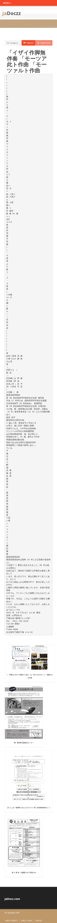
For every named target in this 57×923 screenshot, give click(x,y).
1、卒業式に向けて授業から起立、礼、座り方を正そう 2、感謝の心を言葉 (30, 676)
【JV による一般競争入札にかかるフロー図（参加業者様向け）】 (28, 807)
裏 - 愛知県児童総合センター (24, 743)
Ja (11, 13)
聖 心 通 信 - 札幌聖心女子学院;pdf (24, 872)
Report (30, 42)
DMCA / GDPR (26, 920)
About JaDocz (11, 920)
